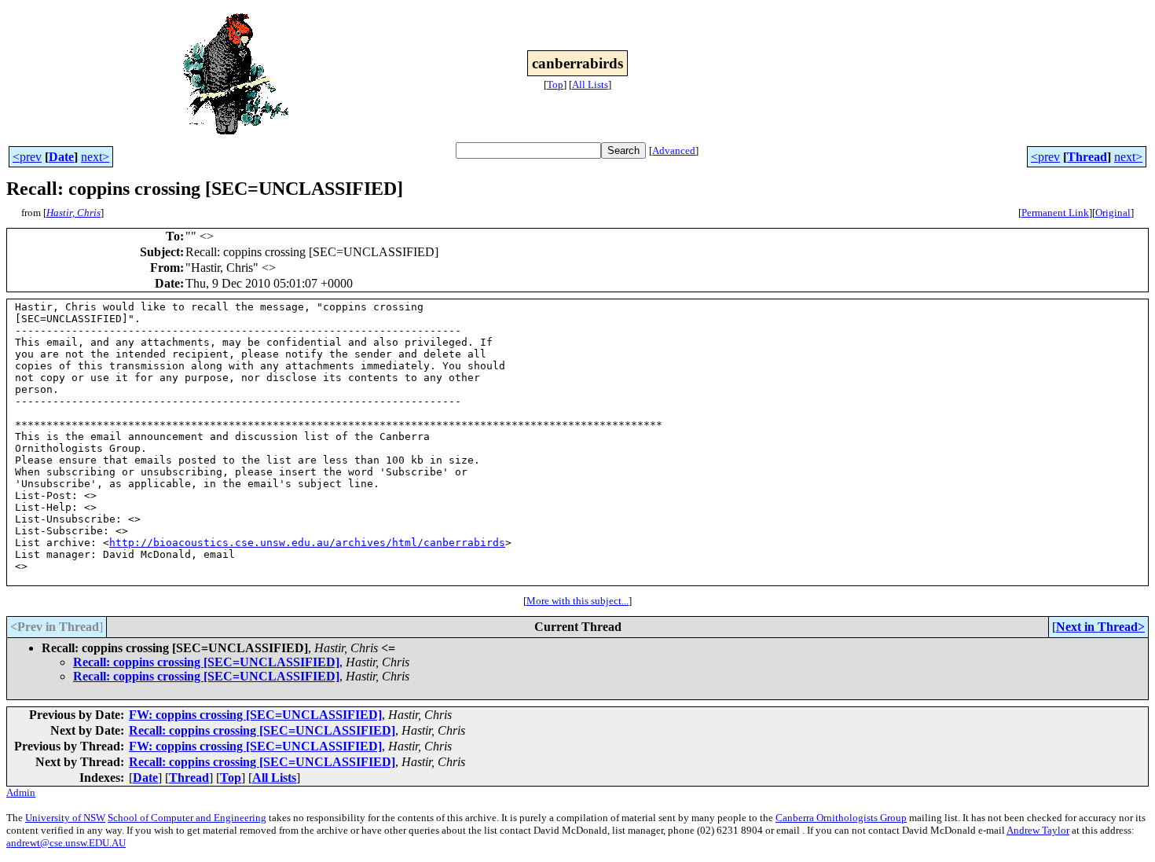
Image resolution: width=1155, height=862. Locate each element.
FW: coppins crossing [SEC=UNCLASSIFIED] (255, 714)
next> (95, 156)
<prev (27, 156)
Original (1113, 212)
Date (61, 156)
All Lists (590, 84)
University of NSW (65, 817)
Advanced (673, 150)
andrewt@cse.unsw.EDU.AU (66, 843)
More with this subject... (577, 601)
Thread (1087, 156)
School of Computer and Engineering (187, 817)
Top (555, 84)
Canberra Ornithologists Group (841, 817)
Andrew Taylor (1037, 830)
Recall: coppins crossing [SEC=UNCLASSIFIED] (206, 662)
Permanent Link (1055, 212)
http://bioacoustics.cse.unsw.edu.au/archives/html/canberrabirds (307, 542)
